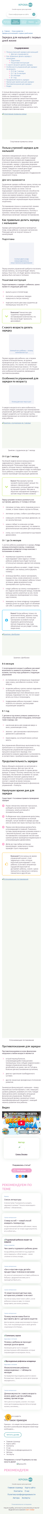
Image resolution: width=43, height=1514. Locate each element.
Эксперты (10, 1454)
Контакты (10, 1446)
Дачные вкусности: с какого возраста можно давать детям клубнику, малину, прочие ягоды (20, 1395)
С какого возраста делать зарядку (19, 65)
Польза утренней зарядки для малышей (22, 52)
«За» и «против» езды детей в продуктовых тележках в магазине (19, 1270)
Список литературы (12, 1199)
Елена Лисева (21, 1154)
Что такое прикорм (15, 1420)
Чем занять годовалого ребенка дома (20, 1248)
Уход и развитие (15, 21)
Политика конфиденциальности (19, 1450)
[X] (26, 1176)
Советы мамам (24, 21)
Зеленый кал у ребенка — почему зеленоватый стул (21, 351)
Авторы (9, 1452)
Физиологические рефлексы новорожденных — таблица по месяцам (17, 1369)
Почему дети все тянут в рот (21, 402)
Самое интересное (10, 1217)
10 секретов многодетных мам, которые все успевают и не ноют (18, 1294)
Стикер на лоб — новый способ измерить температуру (17, 1221)
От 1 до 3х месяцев (18, 73)
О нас (8, 1448)
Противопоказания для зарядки (18, 84)
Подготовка (15, 61)
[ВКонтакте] (17, 1176)
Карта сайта (10, 1444)
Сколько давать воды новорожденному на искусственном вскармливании (21, 261)
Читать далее (12, 1435)
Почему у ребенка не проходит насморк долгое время (18, 1343)
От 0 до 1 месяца (17, 71)
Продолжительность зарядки (17, 80)
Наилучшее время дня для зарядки (20, 82)
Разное (31, 22)
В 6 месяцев (15, 75)
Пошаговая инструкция (20, 63)
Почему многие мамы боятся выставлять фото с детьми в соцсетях (20, 1317)
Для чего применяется (19, 54)
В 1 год (13, 78)
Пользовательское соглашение (22, 1504)
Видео (8, 86)
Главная (7, 31)
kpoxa (25, 4)
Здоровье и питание (6, 21)
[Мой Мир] (23, 1176)
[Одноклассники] (20, 1176)
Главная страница (13, 1441)
